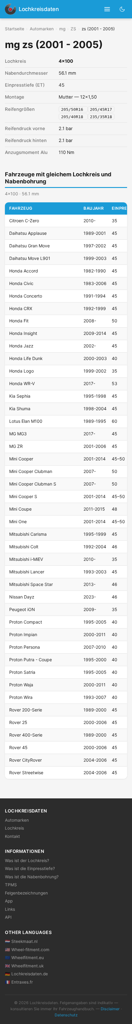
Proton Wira (21, 697)
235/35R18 (101, 116)
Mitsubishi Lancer (26, 571)
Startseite (14, 28)
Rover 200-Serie (25, 709)
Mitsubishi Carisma (28, 534)
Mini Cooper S (23, 496)
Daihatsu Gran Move (29, 245)
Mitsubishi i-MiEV (26, 559)
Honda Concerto (25, 295)
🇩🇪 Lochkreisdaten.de (26, 973)
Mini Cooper (21, 458)
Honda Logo (21, 370)
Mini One (18, 521)
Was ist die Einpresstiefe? (30, 868)
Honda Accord (23, 270)
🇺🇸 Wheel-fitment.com (27, 949)
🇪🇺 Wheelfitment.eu (24, 957)
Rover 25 (18, 722)
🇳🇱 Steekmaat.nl (21, 941)
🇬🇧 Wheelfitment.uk (24, 965)
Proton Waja (21, 684)
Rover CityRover (25, 760)
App (9, 900)
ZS (73, 28)
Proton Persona (24, 647)
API (8, 917)
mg (62, 28)
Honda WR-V (22, 383)
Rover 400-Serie (25, 734)
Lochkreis (14, 828)
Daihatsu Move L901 (29, 258)
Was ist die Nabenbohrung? (32, 876)
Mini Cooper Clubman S (32, 483)
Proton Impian (23, 634)
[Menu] (107, 9)
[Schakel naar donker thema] (122, 9)
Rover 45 (18, 747)
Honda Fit (19, 320)
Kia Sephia (19, 396)
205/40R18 (73, 116)
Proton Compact (25, 622)
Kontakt (12, 836)
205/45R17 (101, 109)
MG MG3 (18, 433)
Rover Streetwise (26, 772)
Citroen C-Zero (24, 220)
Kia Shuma (19, 408)
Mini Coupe (20, 509)
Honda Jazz (21, 345)
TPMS (11, 884)
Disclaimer (110, 1009)
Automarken (42, 28)
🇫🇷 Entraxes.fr (19, 982)
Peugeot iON (22, 609)
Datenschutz (66, 1015)
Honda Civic (21, 283)
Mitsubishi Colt (23, 546)
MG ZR (16, 446)
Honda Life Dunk (26, 358)
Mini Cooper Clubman (30, 471)
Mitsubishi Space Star (31, 584)
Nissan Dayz (21, 596)
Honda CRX (20, 308)
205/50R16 (73, 109)
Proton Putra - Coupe (30, 659)
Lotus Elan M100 (25, 421)
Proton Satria (22, 672)
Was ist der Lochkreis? (27, 860)
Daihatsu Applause (28, 233)
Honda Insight (23, 333)
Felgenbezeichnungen (26, 893)
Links (10, 909)
